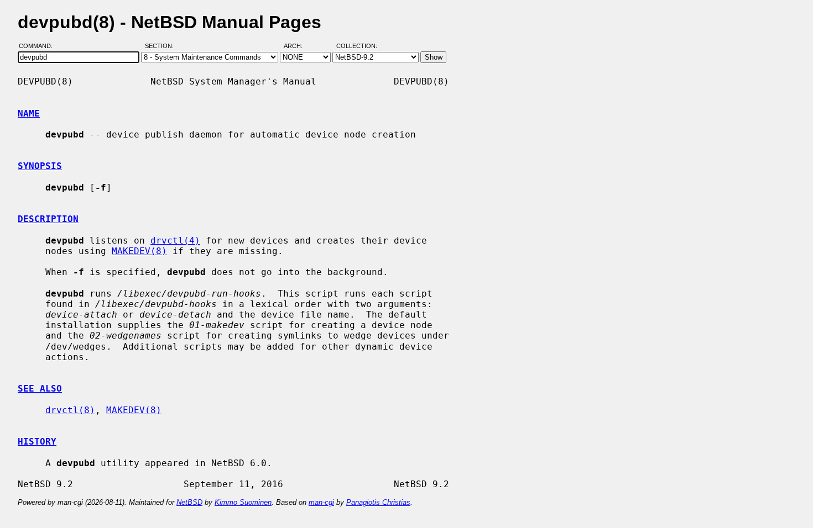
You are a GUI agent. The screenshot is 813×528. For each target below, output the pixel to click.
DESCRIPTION (48, 219)
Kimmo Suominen (243, 502)
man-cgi (321, 502)
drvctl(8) (70, 410)
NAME (29, 113)
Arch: (298, 46)
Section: (162, 46)
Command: (39, 46)
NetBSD (189, 502)
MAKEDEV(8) (139, 251)
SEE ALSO (40, 388)
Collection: (356, 46)
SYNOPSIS (40, 166)
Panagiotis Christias (378, 502)
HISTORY (37, 441)
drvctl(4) (175, 240)
